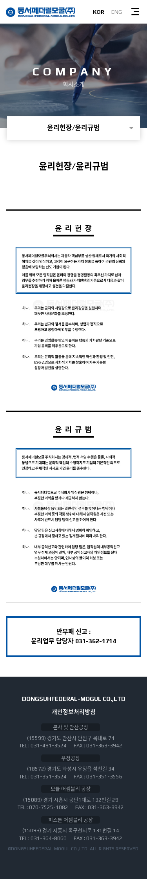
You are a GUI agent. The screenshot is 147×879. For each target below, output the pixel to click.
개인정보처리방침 (74, 711)
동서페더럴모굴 (40, 12)
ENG (116, 12)
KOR (98, 12)
